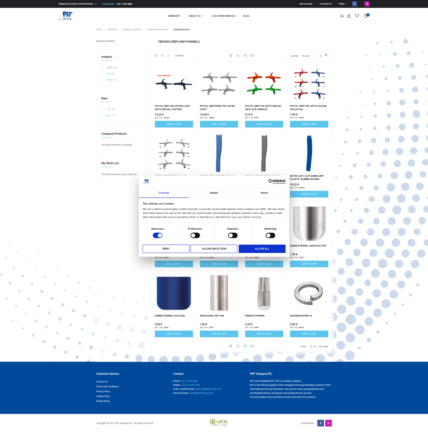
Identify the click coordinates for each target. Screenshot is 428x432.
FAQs (342, 4)
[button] (78, 4)
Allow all (262, 248)
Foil (111, 73)
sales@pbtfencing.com (201, 393)
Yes (111, 109)
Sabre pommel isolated (170, 315)
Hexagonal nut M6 (212, 315)
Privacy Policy (103, 391)
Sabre (112, 67)
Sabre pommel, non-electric (308, 245)
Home (99, 29)
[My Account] (349, 16)
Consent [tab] (164, 192)
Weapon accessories (158, 29)
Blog (246, 16)
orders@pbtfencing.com (208, 389)
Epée (112, 79)
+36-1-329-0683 (123, 4)
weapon (106, 56)
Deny (166, 248)
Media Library (103, 401)
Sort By (294, 56)
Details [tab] (214, 192)
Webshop (174, 16)
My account (306, 4)
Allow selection (214, 248)
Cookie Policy (103, 396)
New (104, 98)
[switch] (195, 235)
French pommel (255, 315)
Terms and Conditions (107, 386)
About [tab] (264, 192)
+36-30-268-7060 (190, 385)
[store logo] (67, 16)
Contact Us (326, 4)
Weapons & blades (132, 29)
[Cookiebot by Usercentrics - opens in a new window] (271, 181)
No (112, 115)
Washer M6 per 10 (301, 315)
